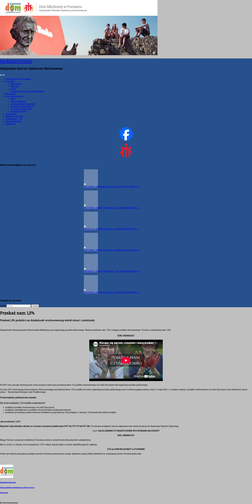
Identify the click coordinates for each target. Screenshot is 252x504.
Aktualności (10, 94)
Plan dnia (14, 86)
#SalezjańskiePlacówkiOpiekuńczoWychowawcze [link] (17, 488)
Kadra (13, 89)
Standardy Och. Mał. (14, 116)
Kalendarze (10, 124)
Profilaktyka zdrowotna (21, 109)
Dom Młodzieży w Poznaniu (18, 79)
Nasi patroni (16, 84)
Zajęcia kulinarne (18, 101)
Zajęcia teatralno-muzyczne (23, 104)
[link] (6, 477)
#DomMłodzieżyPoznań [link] (8, 482)
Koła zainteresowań (14, 96)
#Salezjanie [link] (4, 493)
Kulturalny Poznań (18, 111)
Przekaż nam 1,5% (13, 119)
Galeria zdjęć (11, 114)
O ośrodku (10, 81)
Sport (12, 99)
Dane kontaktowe (13, 121)
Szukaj (3, 305)
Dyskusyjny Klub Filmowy (22, 106)
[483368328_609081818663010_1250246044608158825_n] (91, 284)
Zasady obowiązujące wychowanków (27, 91)
